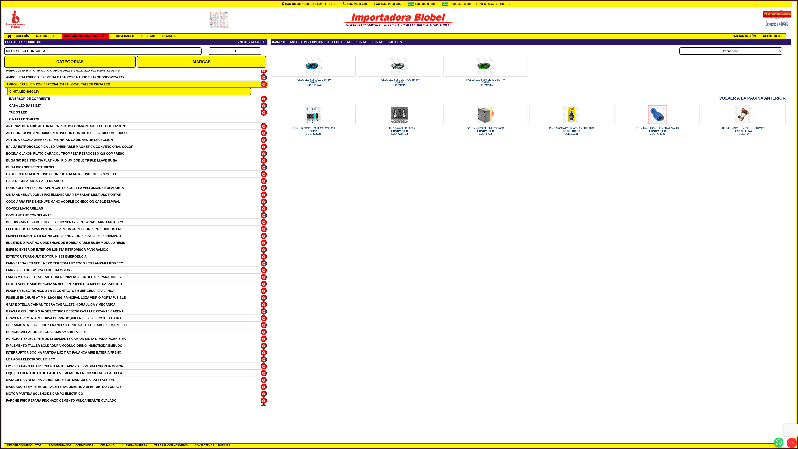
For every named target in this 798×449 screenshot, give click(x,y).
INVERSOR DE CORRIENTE (29, 98)
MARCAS (202, 61)
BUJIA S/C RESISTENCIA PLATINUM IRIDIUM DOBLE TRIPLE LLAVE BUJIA (61, 160)
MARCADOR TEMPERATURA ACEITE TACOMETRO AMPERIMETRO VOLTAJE (64, 387)
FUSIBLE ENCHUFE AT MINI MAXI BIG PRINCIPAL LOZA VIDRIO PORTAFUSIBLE (66, 297)
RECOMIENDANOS (60, 445)
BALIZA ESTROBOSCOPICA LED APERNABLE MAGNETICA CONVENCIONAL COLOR (69, 146)
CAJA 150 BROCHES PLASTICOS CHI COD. (313, 131)
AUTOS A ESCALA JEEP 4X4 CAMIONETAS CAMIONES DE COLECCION (59, 140)
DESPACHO (107, 445)
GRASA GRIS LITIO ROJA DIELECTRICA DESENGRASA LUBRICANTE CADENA (65, 311)
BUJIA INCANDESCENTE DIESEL (30, 167)
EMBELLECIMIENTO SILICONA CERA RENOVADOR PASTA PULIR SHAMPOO (63, 236)
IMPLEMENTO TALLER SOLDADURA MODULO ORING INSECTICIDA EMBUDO (64, 345)
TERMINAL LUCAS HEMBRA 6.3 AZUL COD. (657, 131)
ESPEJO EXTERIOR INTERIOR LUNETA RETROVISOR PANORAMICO (57, 249)
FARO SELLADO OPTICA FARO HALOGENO (39, 270)
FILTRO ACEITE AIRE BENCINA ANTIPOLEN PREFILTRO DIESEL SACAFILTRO (64, 284)
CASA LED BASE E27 (25, 105)
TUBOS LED (18, 112)
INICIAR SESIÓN (744, 36)
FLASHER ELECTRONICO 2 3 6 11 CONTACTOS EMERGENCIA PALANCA (60, 290)
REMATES (169, 36)
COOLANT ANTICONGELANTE (29, 215)
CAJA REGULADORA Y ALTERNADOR (34, 181)
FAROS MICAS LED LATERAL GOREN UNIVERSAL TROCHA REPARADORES (63, 277)
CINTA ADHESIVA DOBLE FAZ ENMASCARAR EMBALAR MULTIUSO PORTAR (63, 194)
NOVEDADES (125, 36)
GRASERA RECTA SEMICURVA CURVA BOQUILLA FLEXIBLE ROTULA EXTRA (64, 318)
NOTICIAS (224, 445)
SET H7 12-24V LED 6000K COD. (399, 131)
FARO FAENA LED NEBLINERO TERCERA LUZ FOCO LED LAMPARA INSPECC (64, 263)
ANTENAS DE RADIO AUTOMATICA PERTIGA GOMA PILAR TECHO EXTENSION (65, 126)
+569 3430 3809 (460, 4)
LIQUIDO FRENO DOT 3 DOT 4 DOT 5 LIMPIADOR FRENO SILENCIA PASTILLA (64, 373)
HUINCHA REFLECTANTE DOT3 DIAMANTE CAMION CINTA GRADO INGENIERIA (66, 338)
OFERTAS (148, 36)
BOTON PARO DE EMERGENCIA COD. (485, 131)
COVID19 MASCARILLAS (24, 208)
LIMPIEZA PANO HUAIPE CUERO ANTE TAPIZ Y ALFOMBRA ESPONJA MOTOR (64, 366)
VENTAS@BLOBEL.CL (495, 4)
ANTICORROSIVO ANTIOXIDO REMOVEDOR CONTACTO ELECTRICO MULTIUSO (66, 133)
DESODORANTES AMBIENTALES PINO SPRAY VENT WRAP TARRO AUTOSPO (64, 222)
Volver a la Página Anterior (752, 98)
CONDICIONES (84, 445)
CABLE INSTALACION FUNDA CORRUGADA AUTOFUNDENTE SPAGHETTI (61, 174)
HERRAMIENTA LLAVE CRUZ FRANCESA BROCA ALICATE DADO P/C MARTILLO (66, 325)
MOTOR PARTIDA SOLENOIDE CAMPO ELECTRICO (44, 393)
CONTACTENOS (204, 445)
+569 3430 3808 (426, 4)
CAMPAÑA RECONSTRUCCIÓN (85, 36)
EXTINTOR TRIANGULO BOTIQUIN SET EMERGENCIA (46, 256)
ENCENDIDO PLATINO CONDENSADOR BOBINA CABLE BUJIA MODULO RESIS (65, 242)
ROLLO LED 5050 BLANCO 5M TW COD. (399, 82)
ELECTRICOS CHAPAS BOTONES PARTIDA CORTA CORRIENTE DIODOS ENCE (65, 229)
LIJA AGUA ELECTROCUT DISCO (30, 359)
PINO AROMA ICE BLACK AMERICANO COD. (571, 131)
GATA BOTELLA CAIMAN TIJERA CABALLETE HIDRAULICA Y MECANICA (61, 304)
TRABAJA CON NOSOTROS (171, 445)
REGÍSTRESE (772, 36)
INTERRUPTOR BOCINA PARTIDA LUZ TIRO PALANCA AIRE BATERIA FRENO (63, 352)
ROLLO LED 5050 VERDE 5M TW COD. (485, 82)
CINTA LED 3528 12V (24, 119)
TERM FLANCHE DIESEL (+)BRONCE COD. (743, 131)
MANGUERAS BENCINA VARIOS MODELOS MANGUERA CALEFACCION (60, 380)
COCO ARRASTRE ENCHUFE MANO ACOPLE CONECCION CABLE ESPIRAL (63, 201)
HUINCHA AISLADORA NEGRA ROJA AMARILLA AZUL (46, 332)
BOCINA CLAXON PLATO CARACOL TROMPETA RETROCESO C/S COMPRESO (65, 153)
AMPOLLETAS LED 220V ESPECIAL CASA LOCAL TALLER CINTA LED (58, 84)
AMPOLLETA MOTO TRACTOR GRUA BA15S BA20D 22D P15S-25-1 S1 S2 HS (63, 70)
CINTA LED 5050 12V (24, 91)
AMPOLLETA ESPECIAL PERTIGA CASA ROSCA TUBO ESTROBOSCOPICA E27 (65, 77)
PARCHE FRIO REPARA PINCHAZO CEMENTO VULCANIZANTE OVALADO (61, 400)
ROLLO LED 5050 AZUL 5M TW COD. (313, 82)
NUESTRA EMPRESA (134, 445)
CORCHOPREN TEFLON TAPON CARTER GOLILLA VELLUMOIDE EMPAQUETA (65, 188)
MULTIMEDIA (45, 36)
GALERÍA (22, 36)
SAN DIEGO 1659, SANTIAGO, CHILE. (311, 4)
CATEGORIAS (70, 61)
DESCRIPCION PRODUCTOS (24, 445)
